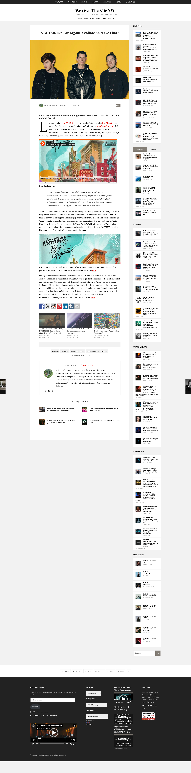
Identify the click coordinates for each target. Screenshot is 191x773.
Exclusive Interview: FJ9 (149, 639)
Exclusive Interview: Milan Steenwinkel (149, 606)
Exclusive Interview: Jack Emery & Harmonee (149, 628)
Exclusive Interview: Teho (149, 617)
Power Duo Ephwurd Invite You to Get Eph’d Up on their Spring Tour (150, 189)
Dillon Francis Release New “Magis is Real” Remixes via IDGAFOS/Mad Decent (61, 409)
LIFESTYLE (107, 2)
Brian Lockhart (54, 105)
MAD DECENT (74, 351)
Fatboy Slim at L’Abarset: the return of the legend (150, 417)
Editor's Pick (138, 451)
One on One (138, 555)
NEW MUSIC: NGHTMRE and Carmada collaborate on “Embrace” (78, 331)
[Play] (33, 744)
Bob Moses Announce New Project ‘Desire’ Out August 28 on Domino (150, 266)
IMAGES (95, 2)
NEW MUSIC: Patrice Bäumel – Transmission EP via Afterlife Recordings (150, 47)
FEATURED (58, 2)
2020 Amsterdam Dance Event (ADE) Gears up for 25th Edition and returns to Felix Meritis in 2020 (150, 483)
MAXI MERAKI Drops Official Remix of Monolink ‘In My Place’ (150, 232)
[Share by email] (77, 306)
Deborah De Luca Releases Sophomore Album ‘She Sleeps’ (150, 459)
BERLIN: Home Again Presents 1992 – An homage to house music (149, 277)
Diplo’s (99, 126)
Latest (154, 149)
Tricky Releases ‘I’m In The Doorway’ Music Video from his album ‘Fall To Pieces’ (150, 244)
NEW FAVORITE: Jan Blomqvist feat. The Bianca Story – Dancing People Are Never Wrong (150, 201)
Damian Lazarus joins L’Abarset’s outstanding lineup (150, 365)
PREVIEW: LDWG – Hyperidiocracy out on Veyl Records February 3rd (150, 520)
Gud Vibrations (64, 351)
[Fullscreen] (74, 744)
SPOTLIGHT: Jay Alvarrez (148, 177)
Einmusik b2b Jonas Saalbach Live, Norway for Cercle (150, 123)
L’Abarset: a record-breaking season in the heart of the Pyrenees (150, 355)
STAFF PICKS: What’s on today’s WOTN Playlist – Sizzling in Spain (150, 113)
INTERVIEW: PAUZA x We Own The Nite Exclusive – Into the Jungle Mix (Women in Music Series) (151, 136)
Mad (108, 126)
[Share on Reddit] (53, 306)
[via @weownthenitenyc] (47, 306)
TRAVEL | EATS (140, 347)
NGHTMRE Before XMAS (93, 351)
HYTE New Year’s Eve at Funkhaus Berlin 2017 (150, 212)
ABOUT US (130, 2)
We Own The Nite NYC (95, 10)
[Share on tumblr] (71, 306)
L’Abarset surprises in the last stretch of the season (150, 439)
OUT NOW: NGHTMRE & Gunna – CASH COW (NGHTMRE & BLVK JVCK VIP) (61, 422)
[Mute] (71, 744)
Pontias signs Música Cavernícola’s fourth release (150, 335)
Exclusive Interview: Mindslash (149, 583)
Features (137, 225)
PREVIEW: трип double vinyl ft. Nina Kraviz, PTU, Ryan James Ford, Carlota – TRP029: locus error (150, 543)
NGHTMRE (68, 123)
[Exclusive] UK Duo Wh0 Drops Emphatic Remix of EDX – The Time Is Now (150, 255)
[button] (53, 732)
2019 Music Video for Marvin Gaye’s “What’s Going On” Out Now (151, 101)
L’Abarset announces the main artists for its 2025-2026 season (150, 376)
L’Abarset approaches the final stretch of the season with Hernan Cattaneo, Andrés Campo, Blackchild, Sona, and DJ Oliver (147, 406)
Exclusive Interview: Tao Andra (149, 572)
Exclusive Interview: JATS (149, 561)
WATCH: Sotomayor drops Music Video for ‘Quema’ (150, 68)
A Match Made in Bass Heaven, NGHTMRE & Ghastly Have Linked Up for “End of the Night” (51, 331)
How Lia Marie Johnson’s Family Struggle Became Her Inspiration (150, 156)
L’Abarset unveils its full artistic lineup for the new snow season (150, 428)
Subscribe (35, 707)
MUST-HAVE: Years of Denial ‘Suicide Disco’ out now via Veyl (150, 79)
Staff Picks (137, 26)
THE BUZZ (72, 2)
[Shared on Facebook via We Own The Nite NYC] (42, 306)
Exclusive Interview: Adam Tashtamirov (150, 594)
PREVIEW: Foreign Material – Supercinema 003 (149, 298)
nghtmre (82, 351)
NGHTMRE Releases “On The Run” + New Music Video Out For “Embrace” (106, 331)
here (94, 270)
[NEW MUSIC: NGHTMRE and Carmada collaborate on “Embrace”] (79, 320)
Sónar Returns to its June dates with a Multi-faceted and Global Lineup (150, 509)
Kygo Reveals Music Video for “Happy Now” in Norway (150, 166)
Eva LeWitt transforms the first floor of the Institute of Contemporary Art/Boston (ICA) (150, 35)
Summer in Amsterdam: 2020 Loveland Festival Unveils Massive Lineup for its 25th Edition (146, 496)
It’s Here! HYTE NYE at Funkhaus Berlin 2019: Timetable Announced (150, 531)
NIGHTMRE (104, 351)
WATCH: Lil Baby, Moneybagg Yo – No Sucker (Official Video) (150, 287)
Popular (140, 149)
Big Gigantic (108, 123)
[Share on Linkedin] (65, 306)
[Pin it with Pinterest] (59, 306)
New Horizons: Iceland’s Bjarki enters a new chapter (150, 90)
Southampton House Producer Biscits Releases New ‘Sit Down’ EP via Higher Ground (150, 311)
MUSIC (84, 2)
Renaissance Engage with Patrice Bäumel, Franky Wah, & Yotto (150, 470)
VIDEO (119, 2)
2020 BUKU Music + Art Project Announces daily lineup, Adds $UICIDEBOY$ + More (150, 58)
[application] (53, 733)
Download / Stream (47, 186)
